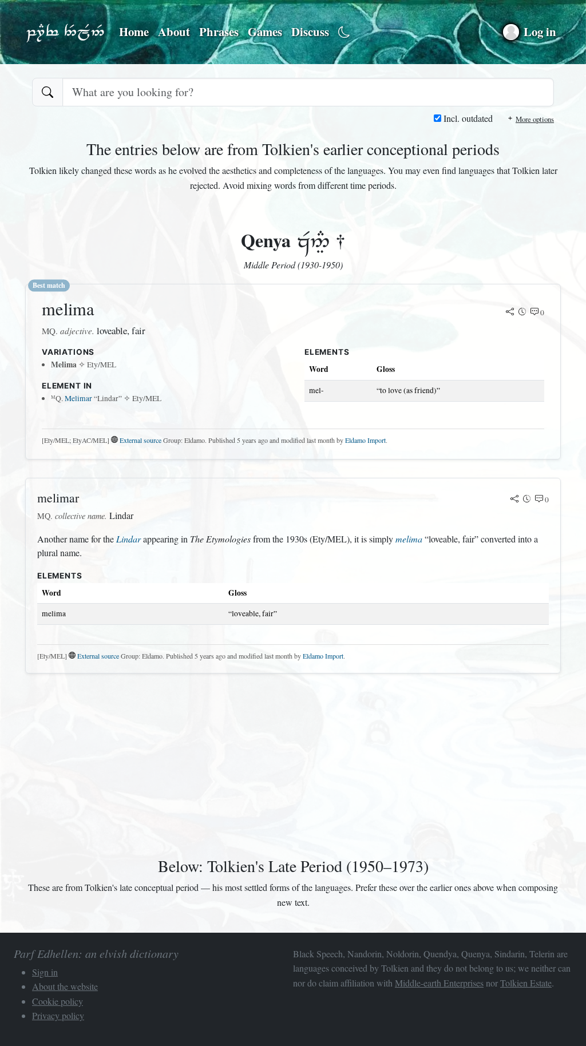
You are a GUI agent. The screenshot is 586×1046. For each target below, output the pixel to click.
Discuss (310, 31)
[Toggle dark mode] (344, 32)
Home (134, 31)
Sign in (45, 972)
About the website (65, 986)
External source (140, 440)
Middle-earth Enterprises (439, 983)
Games (265, 31)
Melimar (78, 398)
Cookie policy (57, 1001)
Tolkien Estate (526, 983)
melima (408, 539)
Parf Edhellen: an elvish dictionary (65, 32)
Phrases (219, 31)
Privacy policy (58, 1015)
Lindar (128, 539)
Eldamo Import (365, 440)
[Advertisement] (293, 763)
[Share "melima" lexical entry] (510, 312)
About (174, 31)
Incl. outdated (467, 118)
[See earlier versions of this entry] (522, 312)
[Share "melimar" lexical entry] (514, 499)
